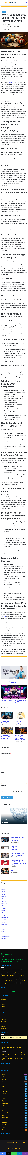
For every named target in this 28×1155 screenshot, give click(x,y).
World (3, 941)
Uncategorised (6, 936)
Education (4, 903)
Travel (3, 934)
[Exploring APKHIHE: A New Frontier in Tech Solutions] (5, 855)
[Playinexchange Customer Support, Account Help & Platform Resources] (21, 730)
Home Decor (5, 917)
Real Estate (5, 924)
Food (3, 910)
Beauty (4, 894)
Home (4, 9)
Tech (3, 929)
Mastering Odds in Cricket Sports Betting (20, 721)
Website (3, 785)
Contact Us (4, 1024)
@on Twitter (4, 1032)
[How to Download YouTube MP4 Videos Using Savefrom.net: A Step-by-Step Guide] (5, 847)
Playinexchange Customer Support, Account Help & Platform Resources (20, 737)
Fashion (4, 908)
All (2, 887)
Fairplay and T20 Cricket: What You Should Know (6, 737)
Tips (3, 931)
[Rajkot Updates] (10, 2)
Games (4, 913)
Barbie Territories (6, 892)
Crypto (4, 901)
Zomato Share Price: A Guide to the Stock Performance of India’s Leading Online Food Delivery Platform (18, 863)
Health (3, 915)
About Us (3, 1021)
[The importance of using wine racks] (5, 871)
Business (4, 899)
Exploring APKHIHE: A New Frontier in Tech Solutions (17, 854)
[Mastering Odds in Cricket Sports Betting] (21, 715)
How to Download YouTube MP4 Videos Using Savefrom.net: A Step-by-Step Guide (18, 847)
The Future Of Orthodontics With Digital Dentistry (14, 822)
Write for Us (4, 1028)
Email (3, 779)
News (3, 922)
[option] (14, 816)
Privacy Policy (4, 1017)
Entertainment (5, 906)
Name (3, 772)
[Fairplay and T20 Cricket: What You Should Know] (7, 730)
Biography (4, 896)
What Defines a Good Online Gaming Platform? (7, 721)
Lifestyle (4, 920)
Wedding (4, 938)
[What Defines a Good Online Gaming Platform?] (7, 715)
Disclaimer (3, 1019)
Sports (8, 9)
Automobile (5, 889)
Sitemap (3, 1026)
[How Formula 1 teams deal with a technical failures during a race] (5, 839)
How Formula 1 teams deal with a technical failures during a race (18, 839)
